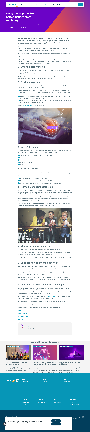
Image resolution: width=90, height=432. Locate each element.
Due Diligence (25, 386)
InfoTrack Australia (73, 400)
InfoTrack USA (72, 402)
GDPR (44, 383)
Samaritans (21, 319)
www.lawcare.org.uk (53, 304)
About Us (29, 4)
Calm (48, 296)
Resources (43, 4)
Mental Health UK (22, 313)
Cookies (45, 381)
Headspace (54, 296)
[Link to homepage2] (13, 4)
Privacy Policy (67, 381)
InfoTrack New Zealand (74, 404)
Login (80, 4)
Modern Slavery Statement (70, 384)
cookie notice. (20, 425)
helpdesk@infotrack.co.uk (43, 402)
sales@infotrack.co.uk (58, 402)
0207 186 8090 (41, 400)
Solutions (22, 4)
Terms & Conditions (68, 383)
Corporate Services (26, 384)
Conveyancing (25, 381)
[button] (5, 424)
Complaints (66, 386)
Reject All (56, 423)
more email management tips (29, 105)
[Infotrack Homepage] (12, 380)
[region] (38, 423)
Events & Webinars (52, 4)
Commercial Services (26, 383)
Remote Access (46, 384)
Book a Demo (60, 4)
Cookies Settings (56, 426)
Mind (19, 310)
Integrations (36, 4)
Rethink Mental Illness (23, 316)
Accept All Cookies (56, 420)
